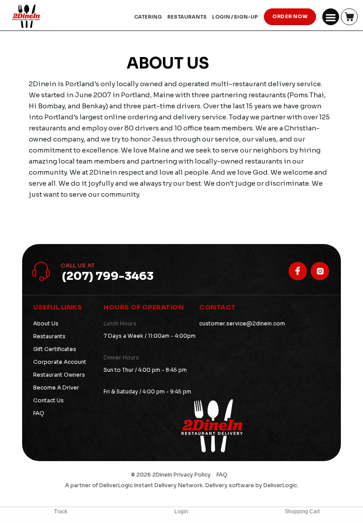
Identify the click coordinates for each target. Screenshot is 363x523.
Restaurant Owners (59, 374)
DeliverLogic (116, 485)
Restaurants (49, 336)
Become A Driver (56, 387)
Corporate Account (59, 362)
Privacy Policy (192, 474)
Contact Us (48, 400)
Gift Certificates (54, 349)
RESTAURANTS (187, 17)
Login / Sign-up (235, 17)
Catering (148, 17)
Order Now (290, 16)
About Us (45, 323)
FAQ (38, 413)
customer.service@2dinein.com (242, 323)
